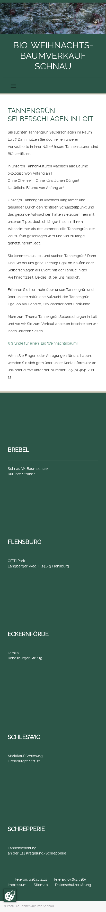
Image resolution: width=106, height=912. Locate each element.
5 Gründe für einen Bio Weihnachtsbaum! (43, 343)
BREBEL (18, 449)
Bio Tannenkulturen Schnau (34, 906)
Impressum (17, 885)
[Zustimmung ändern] (10, 895)
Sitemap (41, 885)
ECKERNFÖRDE (28, 634)
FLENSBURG (24, 541)
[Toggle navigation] (13, 86)
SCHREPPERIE (26, 828)
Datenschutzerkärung (73, 885)
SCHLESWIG (24, 737)
